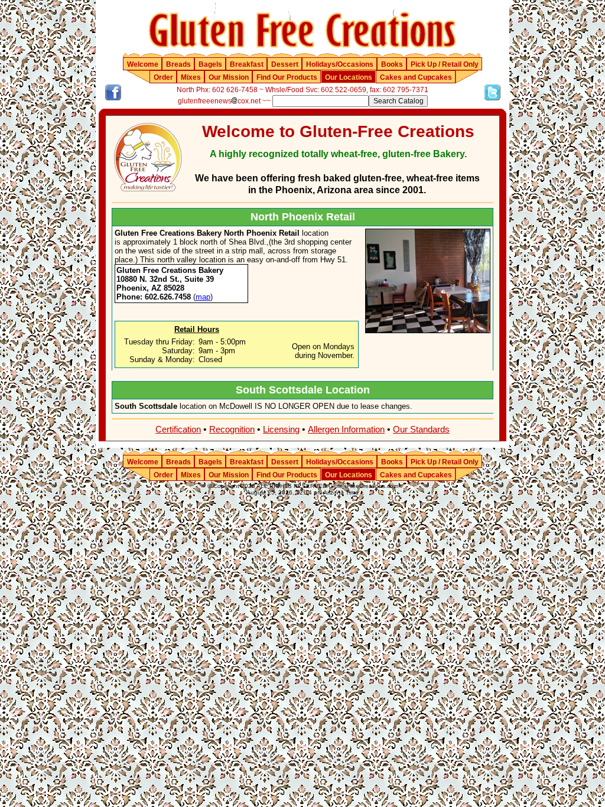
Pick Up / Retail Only (445, 64)
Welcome (142, 64)
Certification (178, 429)
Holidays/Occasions (339, 64)
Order (163, 77)
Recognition (232, 429)
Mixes (191, 77)
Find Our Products (286, 77)
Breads (178, 64)
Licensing (281, 429)
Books (392, 64)
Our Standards (421, 429)
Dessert (284, 64)
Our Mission (229, 77)
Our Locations (348, 77)
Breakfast (247, 64)
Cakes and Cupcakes (416, 77)
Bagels (210, 64)
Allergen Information (346, 429)
